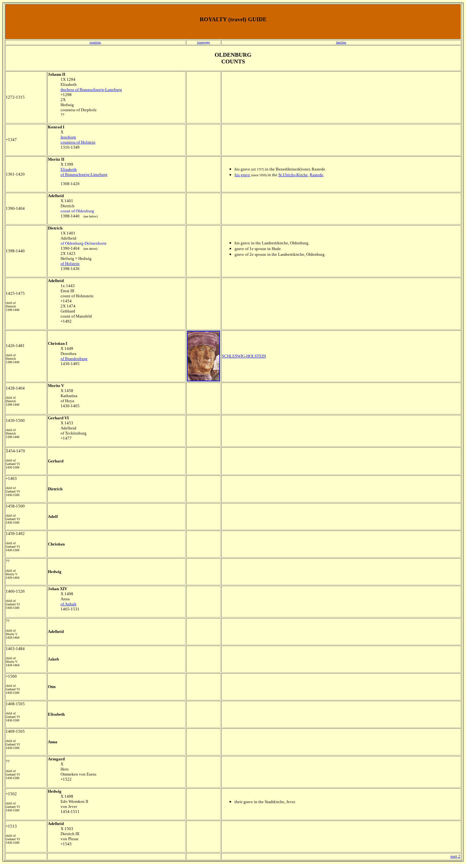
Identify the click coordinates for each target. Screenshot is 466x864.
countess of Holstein (78, 142)
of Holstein (70, 263)
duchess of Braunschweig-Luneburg (91, 89)
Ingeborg (68, 137)
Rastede (316, 174)
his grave (242, 174)
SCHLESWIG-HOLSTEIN (244, 356)
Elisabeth (69, 169)
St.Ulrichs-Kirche (293, 174)
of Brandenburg (74, 358)
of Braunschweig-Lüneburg (84, 174)
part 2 (455, 856)
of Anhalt (68, 604)
